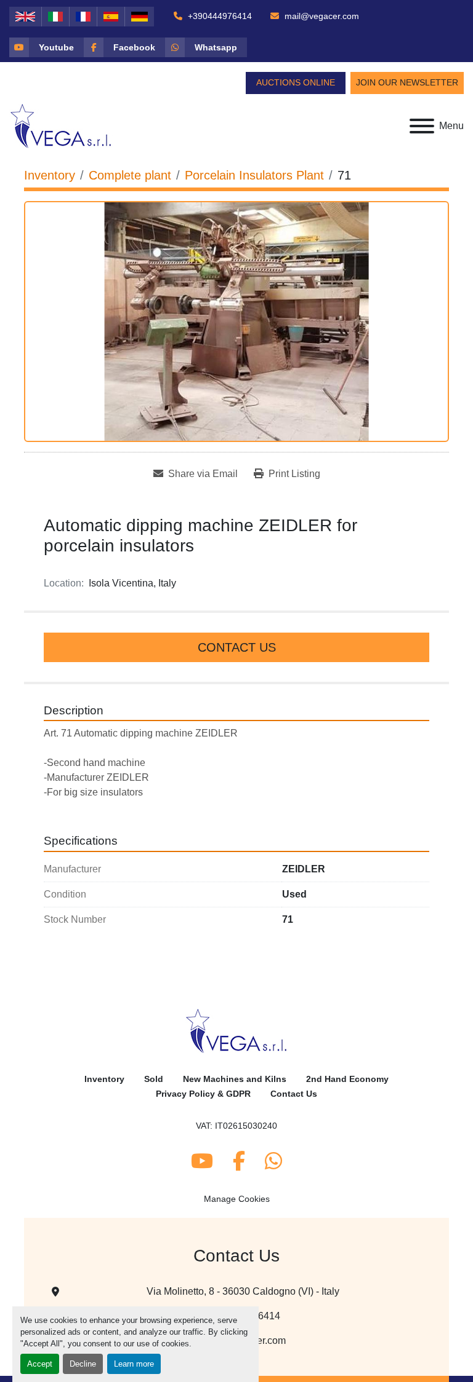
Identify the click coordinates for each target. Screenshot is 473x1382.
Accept (39, 1363)
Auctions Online (295, 82)
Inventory (104, 1079)
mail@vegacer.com (320, 16)
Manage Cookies (237, 1199)
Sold (153, 1079)
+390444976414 (218, 16)
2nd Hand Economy (347, 1079)
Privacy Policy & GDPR (203, 1094)
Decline (83, 1363)
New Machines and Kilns (234, 1079)
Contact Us (237, 647)
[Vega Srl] (237, 1030)
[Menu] (422, 126)
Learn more (134, 1363)
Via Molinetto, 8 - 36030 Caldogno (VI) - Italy (243, 1291)
